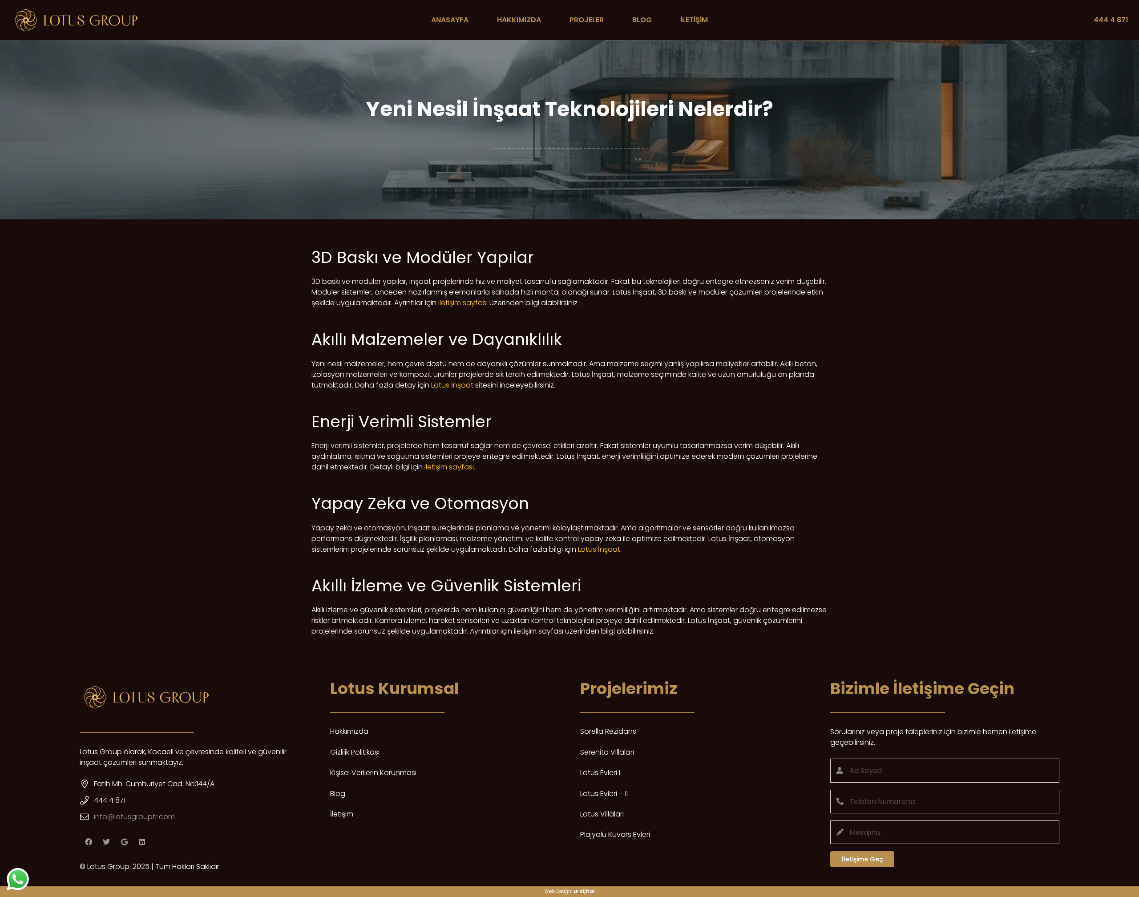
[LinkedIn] (142, 842)
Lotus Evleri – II (604, 793)
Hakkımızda (349, 731)
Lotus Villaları (602, 814)
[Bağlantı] (76, 20)
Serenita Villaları (607, 752)
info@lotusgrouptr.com (134, 817)
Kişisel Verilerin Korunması (373, 773)
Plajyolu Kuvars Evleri (615, 834)
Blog (337, 793)
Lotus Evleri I (600, 773)
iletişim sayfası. (449, 467)
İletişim (341, 814)
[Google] (124, 842)
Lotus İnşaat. (600, 549)
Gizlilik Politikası (355, 752)
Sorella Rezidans (608, 731)
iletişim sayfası (463, 303)
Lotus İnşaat (452, 385)
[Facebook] (88, 842)
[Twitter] (106, 842)
